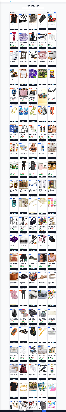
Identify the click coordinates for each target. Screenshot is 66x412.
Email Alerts (54, 1)
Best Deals (50, 1)
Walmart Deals (42, 1)
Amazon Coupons (37, 1)
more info (17, 49)
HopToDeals (13, 0)
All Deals (33, 1)
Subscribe (44, 410)
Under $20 (46, 1)
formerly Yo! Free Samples (13, 1)
